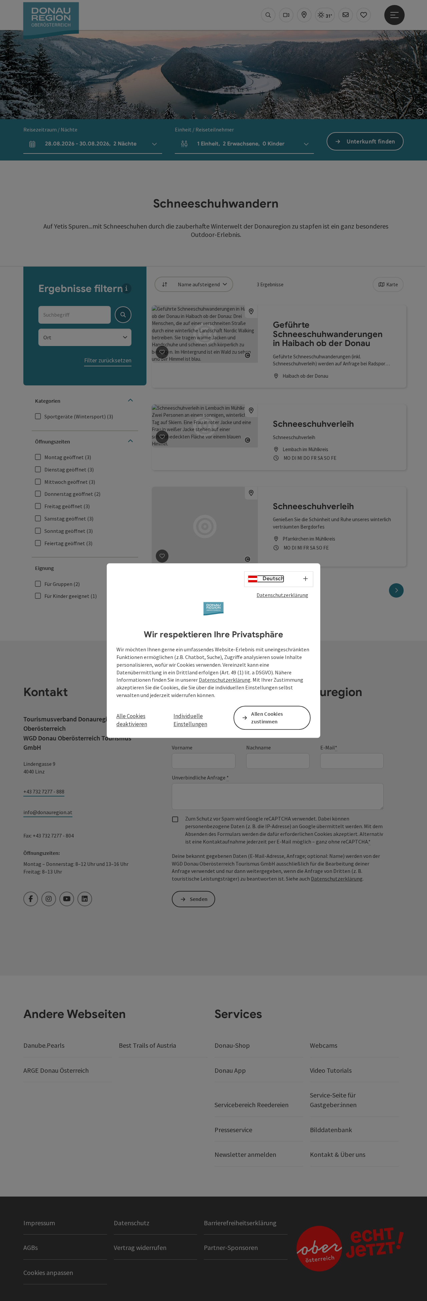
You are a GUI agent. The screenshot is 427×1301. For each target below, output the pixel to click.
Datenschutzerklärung (282, 595)
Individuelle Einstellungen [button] (190, 720)
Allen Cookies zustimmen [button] (267, 717)
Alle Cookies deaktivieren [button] (131, 720)
